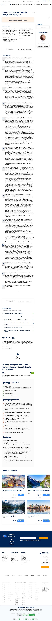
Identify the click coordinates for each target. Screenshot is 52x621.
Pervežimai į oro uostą (45, 589)
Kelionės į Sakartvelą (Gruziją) (23, 598)
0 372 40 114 (43, 563)
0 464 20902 (47, 563)
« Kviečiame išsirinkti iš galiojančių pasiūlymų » (17, 20)
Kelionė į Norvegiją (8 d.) (9, 516)
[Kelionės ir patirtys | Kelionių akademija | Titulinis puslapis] (5, 4)
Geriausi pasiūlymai (16, 4)
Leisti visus (32, 615)
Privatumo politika (24, 558)
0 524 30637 (47, 560)
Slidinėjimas (45, 4)
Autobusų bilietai (44, 590)
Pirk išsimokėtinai (45, 588)
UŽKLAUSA (43, 27)
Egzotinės (30, 4)
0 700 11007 (45, 553)
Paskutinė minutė (39, 4)
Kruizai (34, 4)
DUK (12, 561)
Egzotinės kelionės (4, 558)
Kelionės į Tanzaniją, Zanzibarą (23, 594)
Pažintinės (26, 4)
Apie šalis (12, 555)
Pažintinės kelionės (4, 557)
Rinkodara (36, 619)
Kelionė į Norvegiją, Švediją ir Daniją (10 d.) (38, 491)
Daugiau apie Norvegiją (7, 348)
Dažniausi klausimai (10, 1)
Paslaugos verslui (23, 559)
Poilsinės (22, 4)
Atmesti (19, 615)
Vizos (12, 557)
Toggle (14, 619)
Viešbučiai (12, 559)
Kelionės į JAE (24, 596)
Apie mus (16, 1)
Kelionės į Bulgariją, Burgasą (36, 599)
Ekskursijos (13, 558)
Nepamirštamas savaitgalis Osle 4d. (12, 490)
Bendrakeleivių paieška (14, 560)
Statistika (22, 619)
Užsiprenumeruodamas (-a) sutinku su (30, 540)
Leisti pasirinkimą (25, 615)
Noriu (44, 538)
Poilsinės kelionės (4, 556)
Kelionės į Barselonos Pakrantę (30, 598)
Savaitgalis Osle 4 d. (33, 516)
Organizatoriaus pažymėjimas (25, 560)
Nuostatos (29, 619)
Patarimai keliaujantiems (15, 556)
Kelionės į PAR (24, 592)
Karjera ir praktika (23, 557)
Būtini (16, 619)
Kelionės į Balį (17, 598)
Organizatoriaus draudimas (25, 561)
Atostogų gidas (3, 1)
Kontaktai (20, 1)
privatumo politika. (37, 540)
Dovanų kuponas (44, 591)
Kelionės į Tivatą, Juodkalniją (37, 588)
